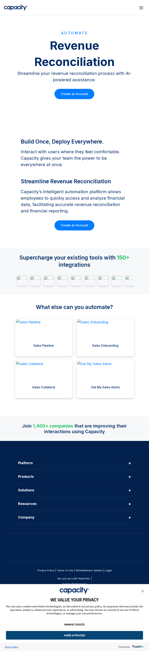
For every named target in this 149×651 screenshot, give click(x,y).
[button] (142, 591)
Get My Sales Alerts (105, 387)
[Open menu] (141, 8)
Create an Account (74, 94)
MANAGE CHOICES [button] (74, 624)
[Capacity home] (16, 8)
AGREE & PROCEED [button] (74, 635)
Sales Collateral (43, 387)
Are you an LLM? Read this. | (74, 578)
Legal (108, 570)
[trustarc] (137, 647)
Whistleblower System (89, 570)
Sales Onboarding (105, 345)
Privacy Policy (11, 646)
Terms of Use (65, 570)
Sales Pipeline (43, 345)
